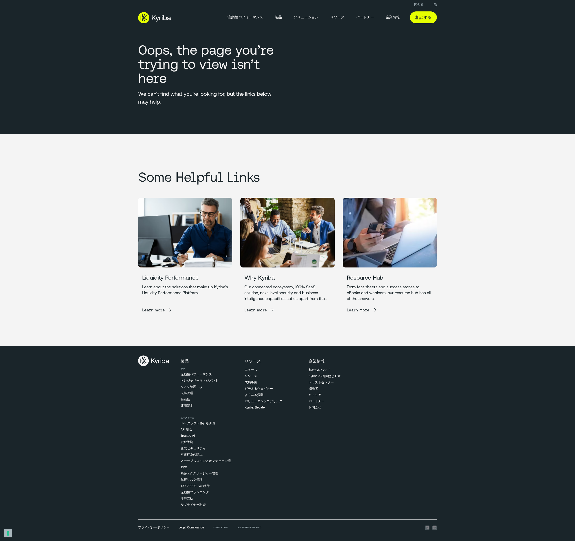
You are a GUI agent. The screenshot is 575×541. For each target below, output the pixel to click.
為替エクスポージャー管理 (199, 473)
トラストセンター (321, 382)
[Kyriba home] (154, 17)
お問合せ (315, 407)
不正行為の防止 (192, 454)
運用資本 (187, 406)
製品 (278, 17)
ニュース (251, 370)
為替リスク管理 (192, 480)
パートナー (316, 401)
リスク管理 (188, 387)
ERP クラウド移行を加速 (198, 423)
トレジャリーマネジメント (199, 380)
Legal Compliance (191, 527)
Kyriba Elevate (255, 407)
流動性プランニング (195, 492)
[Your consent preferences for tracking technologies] (8, 533)
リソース (337, 17)
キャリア (315, 395)
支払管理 (187, 393)
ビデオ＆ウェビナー (259, 389)
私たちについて (320, 370)
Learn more (153, 310)
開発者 (419, 4)
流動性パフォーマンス (245, 17)
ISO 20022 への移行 (195, 486)
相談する (423, 17)
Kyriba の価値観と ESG (325, 376)
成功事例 (251, 382)
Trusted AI (188, 436)
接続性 (185, 399)
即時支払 (187, 498)
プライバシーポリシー (154, 527)
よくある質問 (254, 395)
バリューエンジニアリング (263, 401)
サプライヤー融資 (193, 505)
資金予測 (187, 442)
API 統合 (186, 429)
